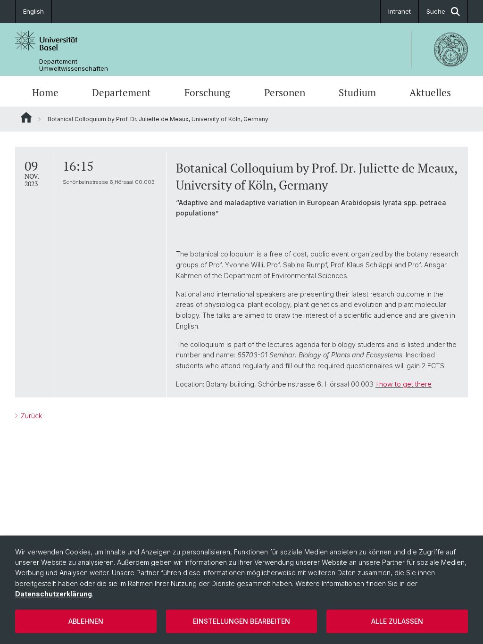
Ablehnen (85, 621)
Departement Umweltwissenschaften (73, 65)
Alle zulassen (397, 621)
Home (45, 92)
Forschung (207, 92)
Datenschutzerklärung (53, 594)
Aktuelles (430, 92)
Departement (121, 92)
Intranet (399, 11)
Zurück (30, 416)
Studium (357, 92)
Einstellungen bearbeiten (241, 621)
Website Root (26, 117)
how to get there (405, 384)
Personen (284, 92)
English (33, 11)
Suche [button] (435, 11)
